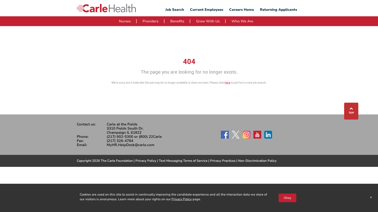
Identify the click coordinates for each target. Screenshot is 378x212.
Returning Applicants (278, 9)
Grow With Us (208, 21)
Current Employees (206, 9)
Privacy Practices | (224, 161)
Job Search (174, 9)
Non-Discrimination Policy (257, 161)
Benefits (177, 21)
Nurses (125, 21)
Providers (150, 21)
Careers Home (241, 9)
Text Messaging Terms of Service (183, 161)
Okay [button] (287, 198)
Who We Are (242, 21)
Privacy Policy (145, 161)
